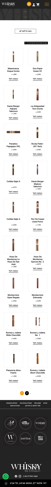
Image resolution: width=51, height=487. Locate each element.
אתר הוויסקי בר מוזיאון (32, 405)
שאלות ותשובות (11, 403)
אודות (45, 403)
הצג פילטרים (25, 31)
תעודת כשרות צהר (26, 403)
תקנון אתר (37, 403)
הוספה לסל (37, 78)
